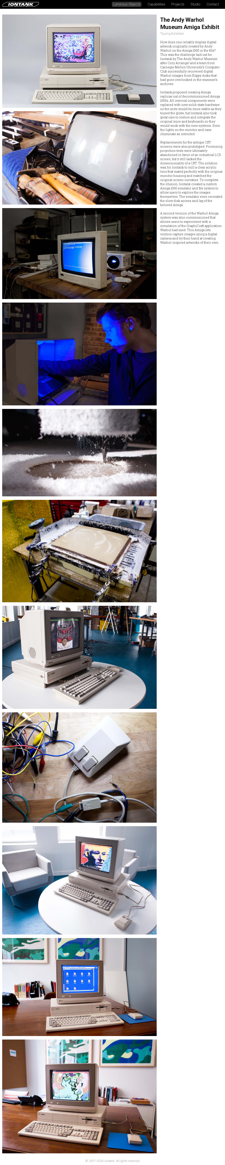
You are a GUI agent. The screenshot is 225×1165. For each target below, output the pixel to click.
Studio (195, 4)
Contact (213, 4)
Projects (177, 4)
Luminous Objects (126, 4)
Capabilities (156, 4)
